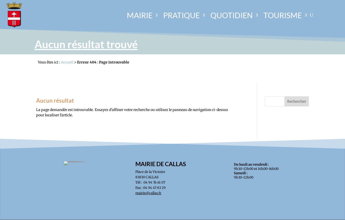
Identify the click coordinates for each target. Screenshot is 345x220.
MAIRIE (140, 15)
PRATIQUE (181, 15)
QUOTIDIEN (231, 15)
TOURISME (282, 15)
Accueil (67, 62)
